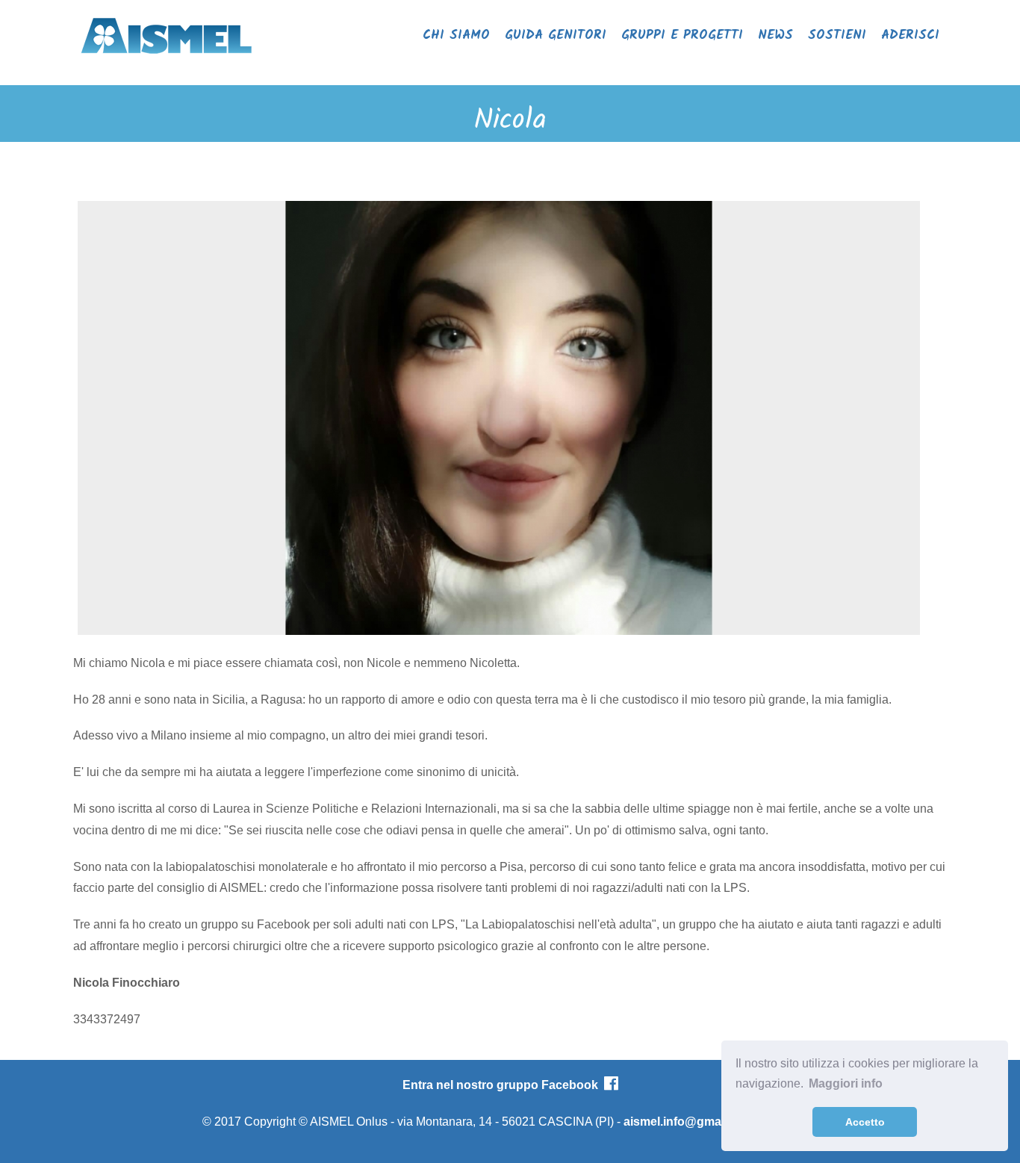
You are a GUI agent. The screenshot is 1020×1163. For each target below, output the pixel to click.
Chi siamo (456, 35)
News (775, 35)
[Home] (166, 58)
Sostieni (837, 35)
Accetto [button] (865, 1122)
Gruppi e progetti (682, 35)
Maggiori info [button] (846, 1083)
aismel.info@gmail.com (689, 1121)
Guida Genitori (555, 35)
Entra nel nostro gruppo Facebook (503, 1085)
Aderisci (910, 35)
